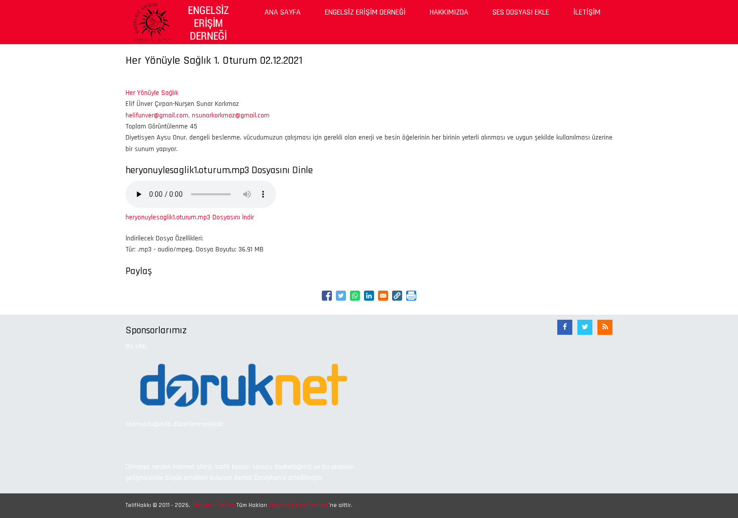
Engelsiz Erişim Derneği (365, 12)
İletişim (586, 12)
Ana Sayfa (283, 12)
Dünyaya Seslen (213, 505)
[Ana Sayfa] (179, 21)
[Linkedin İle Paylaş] (369, 296)
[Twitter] (584, 327)
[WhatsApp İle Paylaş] (355, 296)
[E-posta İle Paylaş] (383, 296)
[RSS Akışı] (604, 327)
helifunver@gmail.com (157, 115)
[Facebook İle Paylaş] (327, 296)
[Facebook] (564, 327)
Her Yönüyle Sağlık (152, 92)
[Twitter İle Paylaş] (341, 296)
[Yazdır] (411, 296)
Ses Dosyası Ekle (521, 12)
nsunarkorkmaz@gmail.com (231, 115)
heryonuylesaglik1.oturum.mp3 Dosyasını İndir (190, 217)
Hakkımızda (449, 12)
